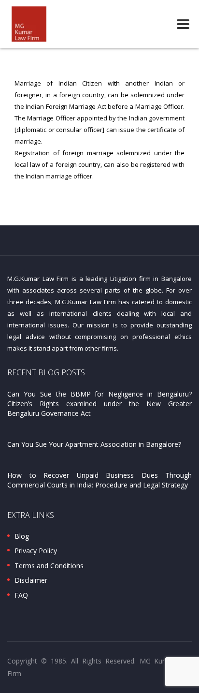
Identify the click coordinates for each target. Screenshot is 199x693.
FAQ (21, 595)
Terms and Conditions (49, 565)
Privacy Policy (35, 550)
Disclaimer (30, 580)
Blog (21, 536)
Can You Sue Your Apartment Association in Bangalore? (94, 444)
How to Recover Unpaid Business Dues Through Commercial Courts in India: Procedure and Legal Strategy (99, 480)
